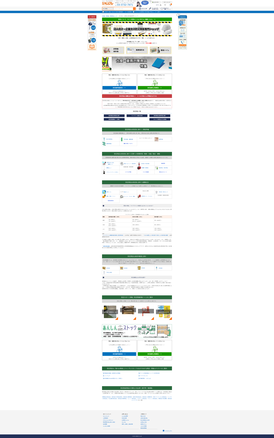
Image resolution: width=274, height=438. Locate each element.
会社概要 (105, 424)
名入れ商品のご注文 (145, 420)
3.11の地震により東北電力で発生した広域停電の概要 (156, 235)
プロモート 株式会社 (142, 398)
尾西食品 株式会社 (106, 396)
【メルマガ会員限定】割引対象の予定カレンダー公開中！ (148, 11)
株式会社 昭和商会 (122, 398)
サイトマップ (106, 416)
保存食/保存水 (111, 200)
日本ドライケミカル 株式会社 (159, 396)
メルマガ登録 (144, 426)
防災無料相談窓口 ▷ (119, 87)
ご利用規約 (105, 418)
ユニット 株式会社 (132, 398)
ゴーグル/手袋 (128, 172)
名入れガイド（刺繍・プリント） (167, 9)
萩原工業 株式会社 (137, 396)
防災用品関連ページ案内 (114, 119)
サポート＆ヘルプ (167, 2)
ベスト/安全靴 (146, 172)
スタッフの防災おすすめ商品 (159, 119)
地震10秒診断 (106, 246)
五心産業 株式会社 (113, 398)
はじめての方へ (156, 2)
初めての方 (143, 416)
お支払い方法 (144, 422)
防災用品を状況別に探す (114, 115)
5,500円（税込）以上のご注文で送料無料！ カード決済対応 (118, 11)
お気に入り (165, 5)
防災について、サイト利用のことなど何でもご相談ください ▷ (137, 19)
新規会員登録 (144, 428)
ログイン (157, 4)
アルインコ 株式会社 (152, 398)
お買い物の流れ (144, 418)
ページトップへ (168, 430)
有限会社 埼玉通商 (162, 398)
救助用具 (163, 163)
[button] (104, 63)
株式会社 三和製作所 (147, 396)
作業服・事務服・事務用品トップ (109, 16)
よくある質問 (125, 416)
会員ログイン (144, 424)
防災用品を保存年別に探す (160, 115)
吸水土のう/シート (163, 172)
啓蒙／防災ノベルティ (128, 143)
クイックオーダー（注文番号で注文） (155, 9)
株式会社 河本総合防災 (117, 396)
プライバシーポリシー (108, 420)
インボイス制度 (106, 426)
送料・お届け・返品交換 (127, 424)
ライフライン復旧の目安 (137, 115)
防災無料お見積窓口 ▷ (155, 87)
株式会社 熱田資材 (127, 396)
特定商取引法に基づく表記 (109, 422)
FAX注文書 (124, 418)
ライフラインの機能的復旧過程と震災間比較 (113, 235)
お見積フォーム (125, 420)
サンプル (124, 422)
